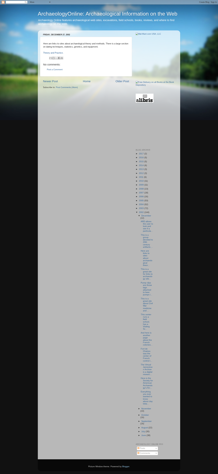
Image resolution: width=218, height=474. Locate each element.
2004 (141, 204)
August (144, 428)
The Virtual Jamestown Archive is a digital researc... (146, 369)
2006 (141, 196)
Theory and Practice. (53, 53)
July (143, 431)
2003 (141, 208)
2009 (141, 185)
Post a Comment (55, 69)
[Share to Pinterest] (61, 58)
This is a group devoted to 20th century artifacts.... (147, 241)
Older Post (122, 81)
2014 (141, 165)
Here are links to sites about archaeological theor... (146, 258)
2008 (141, 189)
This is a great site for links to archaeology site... (147, 274)
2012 (141, 173)
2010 (141, 181)
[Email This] (50, 58)
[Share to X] (56, 58)
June (144, 435)
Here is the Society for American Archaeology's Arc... (147, 383)
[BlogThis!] (53, 58)
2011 (141, 177)
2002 (141, 212)
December (146, 216)
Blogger (125, 466)
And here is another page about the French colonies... (146, 339)
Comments (144, 453)
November (146, 409)
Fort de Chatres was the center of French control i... (146, 355)
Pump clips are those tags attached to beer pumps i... (146, 289)
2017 (141, 154)
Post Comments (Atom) (67, 87)
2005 (141, 200)
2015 (141, 161)
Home (87, 81)
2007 (141, 193)
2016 (141, 157)
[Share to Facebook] (59, 58)
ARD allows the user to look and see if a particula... (147, 226)
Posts (142, 448)
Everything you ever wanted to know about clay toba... (147, 398)
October (145, 415)
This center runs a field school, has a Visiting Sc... (146, 321)
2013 (141, 169)
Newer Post (50, 81)
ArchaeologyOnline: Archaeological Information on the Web (107, 14)
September (146, 421)
